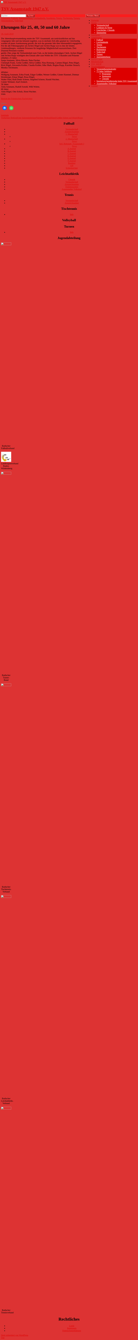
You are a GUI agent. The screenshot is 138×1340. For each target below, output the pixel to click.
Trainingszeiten (71, 187)
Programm (106, 74)
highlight (5, 115)
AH (71, 165)
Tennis (99, 45)
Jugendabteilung (103, 57)
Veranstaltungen (98, 66)
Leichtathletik (102, 42)
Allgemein (5, 18)
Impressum (71, 1328)
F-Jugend (72, 161)
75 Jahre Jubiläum (104, 71)
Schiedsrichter (72, 168)
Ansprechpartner (72, 131)
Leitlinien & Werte (104, 28)
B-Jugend (72, 151)
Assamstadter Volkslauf (106, 83)
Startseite (95, 20)
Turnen (99, 54)
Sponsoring (101, 32)
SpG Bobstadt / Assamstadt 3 (71, 144)
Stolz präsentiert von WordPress (14, 1335)
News (74, 136)
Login (71, 1326)
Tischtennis (101, 47)
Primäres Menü (93, 16)
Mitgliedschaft (97, 62)
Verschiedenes (7, 21)
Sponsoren (106, 76)
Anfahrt (94, 86)
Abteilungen (96, 37)
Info (71, 214)
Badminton (101, 49)
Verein (94, 23)
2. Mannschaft (72, 139)
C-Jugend (72, 153)
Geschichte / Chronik (105, 30)
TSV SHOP (96, 64)
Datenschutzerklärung (71, 1330)
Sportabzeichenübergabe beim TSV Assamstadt (116, 81)
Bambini (71, 163)
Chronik (105, 79)
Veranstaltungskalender (106, 69)
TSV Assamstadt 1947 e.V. (25, 8)
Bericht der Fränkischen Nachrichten (16, 98)
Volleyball (100, 52)
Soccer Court (96, 59)
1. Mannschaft (72, 134)
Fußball (99, 40)
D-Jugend (72, 156)
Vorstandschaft (102, 25)
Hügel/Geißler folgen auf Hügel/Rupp (59, 118)
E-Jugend (72, 158)
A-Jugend (72, 148)
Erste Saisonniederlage (18, 118)
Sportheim (95, 35)
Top (2, 1337)
